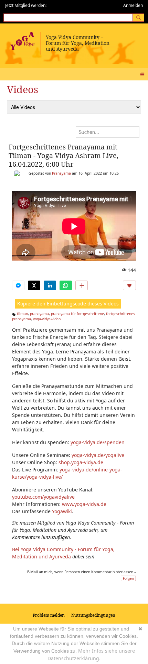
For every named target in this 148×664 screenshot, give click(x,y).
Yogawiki (62, 511)
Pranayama (61, 173)
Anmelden (133, 5)
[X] (34, 285)
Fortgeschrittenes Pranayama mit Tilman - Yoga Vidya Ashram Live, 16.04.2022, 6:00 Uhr (63, 155)
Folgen (128, 578)
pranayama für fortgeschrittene (77, 313)
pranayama (39, 313)
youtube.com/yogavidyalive (43, 497)
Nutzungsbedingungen (93, 615)
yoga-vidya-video (47, 318)
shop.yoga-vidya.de (81, 462)
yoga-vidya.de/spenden (98, 442)
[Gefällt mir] (129, 285)
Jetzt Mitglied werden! (25, 5)
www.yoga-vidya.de (84, 504)
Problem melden (49, 615)
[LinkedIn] (50, 285)
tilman (22, 313)
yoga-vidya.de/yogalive (98, 455)
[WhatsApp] (66, 285)
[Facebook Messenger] (18, 285)
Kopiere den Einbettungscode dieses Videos (68, 303)
